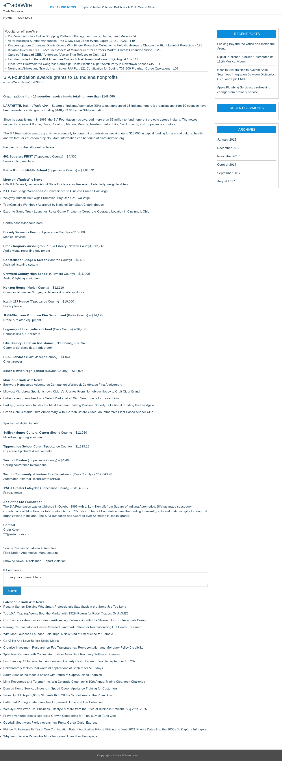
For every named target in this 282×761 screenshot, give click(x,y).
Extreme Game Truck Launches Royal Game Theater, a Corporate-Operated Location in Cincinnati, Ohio (76, 211)
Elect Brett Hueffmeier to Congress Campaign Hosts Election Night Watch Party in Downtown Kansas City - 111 (85, 64)
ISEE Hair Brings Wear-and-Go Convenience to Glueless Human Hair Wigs (55, 191)
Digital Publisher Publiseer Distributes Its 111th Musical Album (118, 7)
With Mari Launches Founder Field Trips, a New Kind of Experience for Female (58, 634)
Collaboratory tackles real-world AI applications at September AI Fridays (53, 668)
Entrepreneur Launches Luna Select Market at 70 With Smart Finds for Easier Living (62, 398)
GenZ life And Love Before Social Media (31, 640)
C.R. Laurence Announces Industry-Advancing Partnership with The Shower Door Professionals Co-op (74, 620)
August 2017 (226, 181)
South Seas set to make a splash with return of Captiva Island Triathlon (52, 675)
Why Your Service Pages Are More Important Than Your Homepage (50, 736)
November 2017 (228, 156)
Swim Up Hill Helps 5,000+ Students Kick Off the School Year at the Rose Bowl (57, 695)
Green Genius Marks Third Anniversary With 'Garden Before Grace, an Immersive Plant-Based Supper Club (78, 412)
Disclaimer (33, 561)
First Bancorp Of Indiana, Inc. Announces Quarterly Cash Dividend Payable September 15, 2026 (70, 661)
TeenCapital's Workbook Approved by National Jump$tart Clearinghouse (53, 204)
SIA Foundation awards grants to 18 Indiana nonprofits (60, 77)
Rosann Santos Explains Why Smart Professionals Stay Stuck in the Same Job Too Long (64, 606)
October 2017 (226, 164)
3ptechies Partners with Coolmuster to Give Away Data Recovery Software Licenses (61, 654)
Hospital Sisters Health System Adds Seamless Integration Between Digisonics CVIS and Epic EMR (246, 74)
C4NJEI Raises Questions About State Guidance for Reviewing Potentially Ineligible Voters (65, 184)
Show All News (13, 561)
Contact (25, 17)
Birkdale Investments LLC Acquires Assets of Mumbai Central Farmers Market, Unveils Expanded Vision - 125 (84, 50)
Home (7, 17)
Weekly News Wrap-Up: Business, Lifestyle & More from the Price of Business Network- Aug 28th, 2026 (75, 709)
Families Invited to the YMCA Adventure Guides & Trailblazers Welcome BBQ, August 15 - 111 (73, 59)
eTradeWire (17, 5)
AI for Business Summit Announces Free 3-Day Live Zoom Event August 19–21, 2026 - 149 (71, 40)
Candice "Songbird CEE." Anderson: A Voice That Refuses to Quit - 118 (57, 54)
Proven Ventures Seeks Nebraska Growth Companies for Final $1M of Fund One (59, 715)
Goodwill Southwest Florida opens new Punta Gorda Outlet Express (50, 722)
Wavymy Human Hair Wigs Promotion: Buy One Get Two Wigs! (47, 198)
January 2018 (226, 139)
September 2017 (229, 173)
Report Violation (54, 561)
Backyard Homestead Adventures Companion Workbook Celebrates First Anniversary (62, 384)
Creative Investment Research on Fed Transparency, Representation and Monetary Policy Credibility (73, 647)
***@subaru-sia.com (17, 534)
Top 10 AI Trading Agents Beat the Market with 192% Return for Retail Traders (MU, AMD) (65, 613)
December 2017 (228, 148)
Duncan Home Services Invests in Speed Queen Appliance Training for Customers (60, 688)
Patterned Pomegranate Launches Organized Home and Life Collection (53, 702)
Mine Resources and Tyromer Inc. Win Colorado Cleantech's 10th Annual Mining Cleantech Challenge (74, 681)
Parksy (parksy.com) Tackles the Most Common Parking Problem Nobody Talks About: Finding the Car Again (78, 405)
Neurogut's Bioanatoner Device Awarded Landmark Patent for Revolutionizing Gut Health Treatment (72, 627)
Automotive (29, 552)
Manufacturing (49, 552)
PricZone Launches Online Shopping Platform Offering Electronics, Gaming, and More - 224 (72, 36)
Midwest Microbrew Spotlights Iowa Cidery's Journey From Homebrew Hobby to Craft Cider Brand (71, 391)
